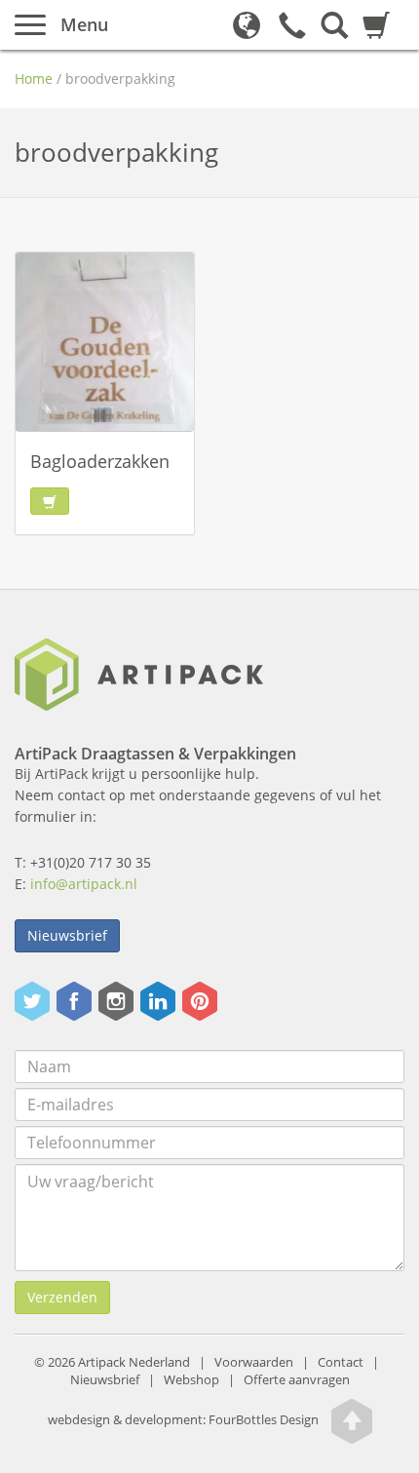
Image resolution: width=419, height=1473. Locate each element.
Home (34, 78)
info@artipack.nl (83, 883)
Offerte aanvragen (297, 1380)
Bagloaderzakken (100, 461)
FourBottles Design (183, 1420)
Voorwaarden (253, 1362)
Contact (340, 1362)
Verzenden (62, 1297)
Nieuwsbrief (67, 935)
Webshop (191, 1380)
